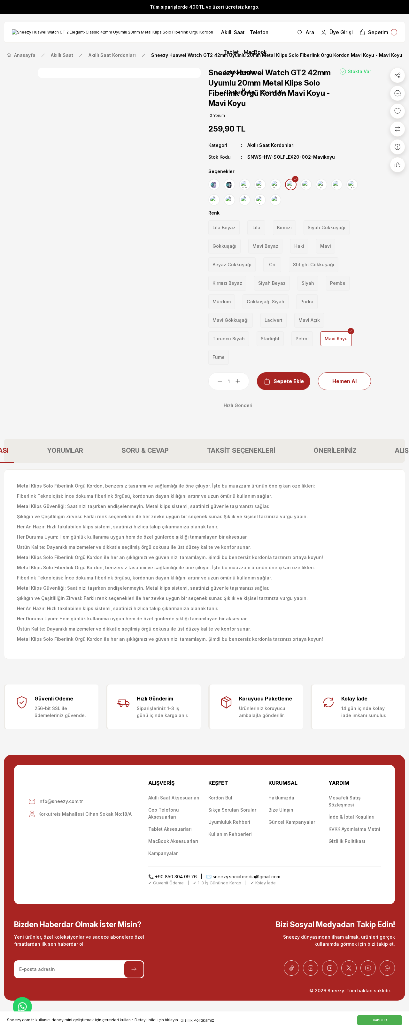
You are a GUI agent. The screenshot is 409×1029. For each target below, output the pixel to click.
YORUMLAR (65, 450)
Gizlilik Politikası (346, 841)
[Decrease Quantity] (216, 381)
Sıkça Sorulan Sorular (232, 810)
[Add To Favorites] (397, 111)
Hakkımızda (281, 797)
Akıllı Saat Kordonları (271, 145)
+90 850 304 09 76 (176, 876)
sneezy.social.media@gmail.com (246, 876)
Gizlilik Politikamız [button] (197, 1020)
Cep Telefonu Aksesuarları (163, 813)
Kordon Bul (220, 797)
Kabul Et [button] (380, 1020)
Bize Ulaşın (280, 810)
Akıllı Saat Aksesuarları (173, 797)
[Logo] (112, 32)
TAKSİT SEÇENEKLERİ (241, 450)
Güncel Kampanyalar (291, 822)
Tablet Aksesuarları (170, 829)
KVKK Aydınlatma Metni (354, 829)
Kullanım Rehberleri (230, 834)
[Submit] (133, 969)
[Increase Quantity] (241, 381)
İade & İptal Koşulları (351, 817)
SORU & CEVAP (145, 450)
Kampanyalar (163, 853)
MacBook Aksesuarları (173, 841)
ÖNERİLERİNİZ (335, 450)
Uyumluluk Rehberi (229, 822)
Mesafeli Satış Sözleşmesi (344, 801)
